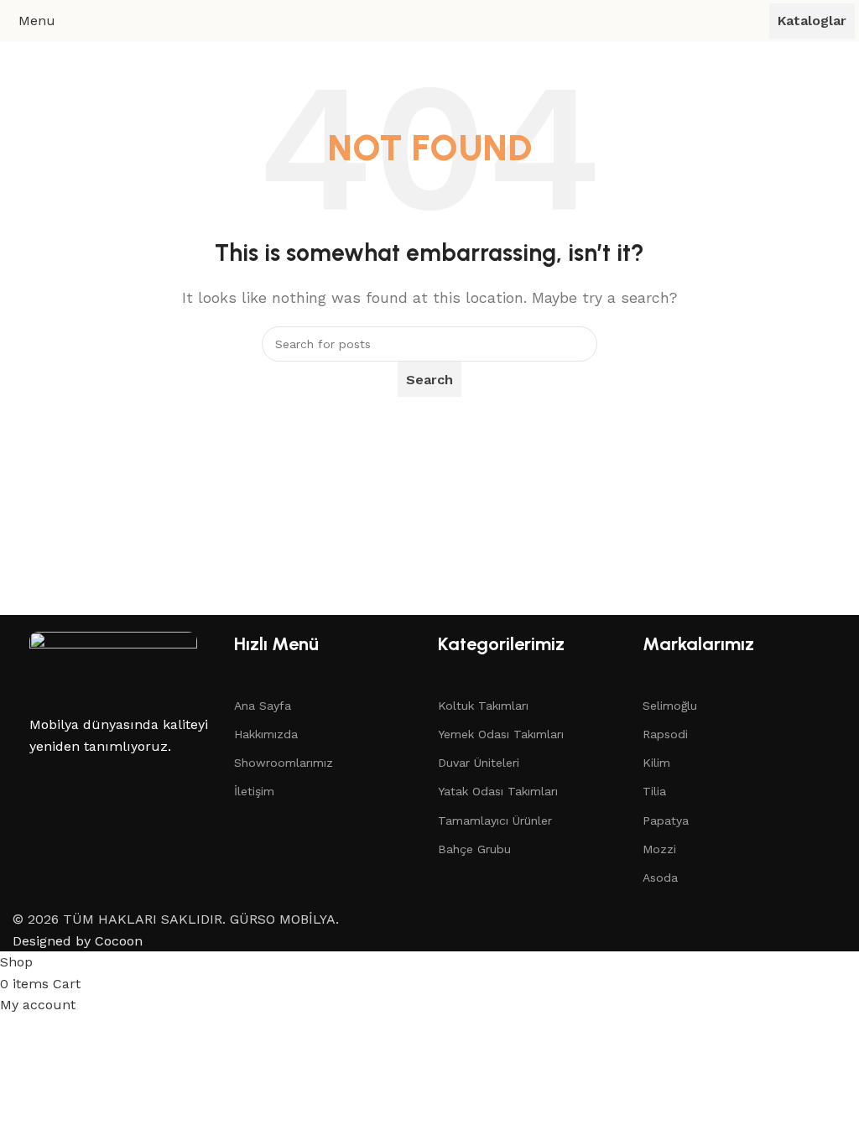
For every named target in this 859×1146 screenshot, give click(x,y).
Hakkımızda (266, 734)
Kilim (656, 762)
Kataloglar (812, 21)
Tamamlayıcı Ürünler (495, 820)
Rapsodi (665, 734)
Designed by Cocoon (78, 941)
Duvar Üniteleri (478, 762)
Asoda (660, 877)
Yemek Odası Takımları (501, 734)
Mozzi (659, 849)
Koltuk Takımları (483, 705)
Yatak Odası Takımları (498, 791)
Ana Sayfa (262, 705)
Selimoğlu (670, 705)
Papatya (666, 820)
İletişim (254, 791)
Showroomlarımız (283, 762)
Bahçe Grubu (474, 849)
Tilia (654, 791)
